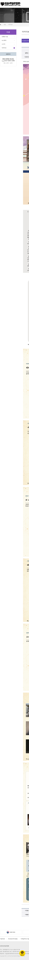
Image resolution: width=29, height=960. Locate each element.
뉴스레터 (4, 40)
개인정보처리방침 (12, 938)
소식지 (3, 44)
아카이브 (4, 47)
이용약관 (2, 938)
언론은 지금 (5, 36)
